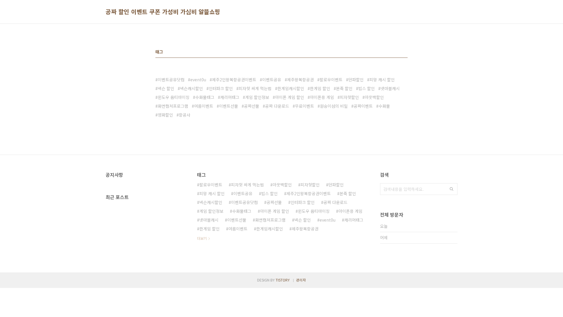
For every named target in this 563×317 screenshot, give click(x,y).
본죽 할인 (344, 88)
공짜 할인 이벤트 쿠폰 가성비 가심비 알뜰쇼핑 (163, 12)
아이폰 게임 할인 (289, 97)
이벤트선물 (228, 106)
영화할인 (165, 115)
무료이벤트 (304, 106)
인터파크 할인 (221, 88)
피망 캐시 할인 (382, 79)
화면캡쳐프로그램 (173, 106)
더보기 (202, 238)
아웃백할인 (374, 97)
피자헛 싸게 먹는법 (255, 88)
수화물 (384, 106)
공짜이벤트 (363, 106)
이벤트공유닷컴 (171, 79)
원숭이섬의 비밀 (334, 106)
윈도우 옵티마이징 (173, 97)
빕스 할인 (366, 88)
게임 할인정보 (257, 97)
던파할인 (356, 79)
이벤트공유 (271, 79)
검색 (451, 189)
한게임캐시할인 (290, 88)
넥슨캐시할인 (191, 88)
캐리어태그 (229, 97)
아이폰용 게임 (322, 97)
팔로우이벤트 (331, 79)
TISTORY (283, 279)
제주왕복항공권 (300, 79)
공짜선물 (251, 106)
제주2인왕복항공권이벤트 (234, 79)
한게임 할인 (320, 88)
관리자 (301, 279)
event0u (198, 79)
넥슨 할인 (166, 88)
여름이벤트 (203, 106)
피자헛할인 (349, 97)
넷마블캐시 (390, 88)
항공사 (184, 115)
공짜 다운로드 (277, 106)
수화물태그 (204, 97)
